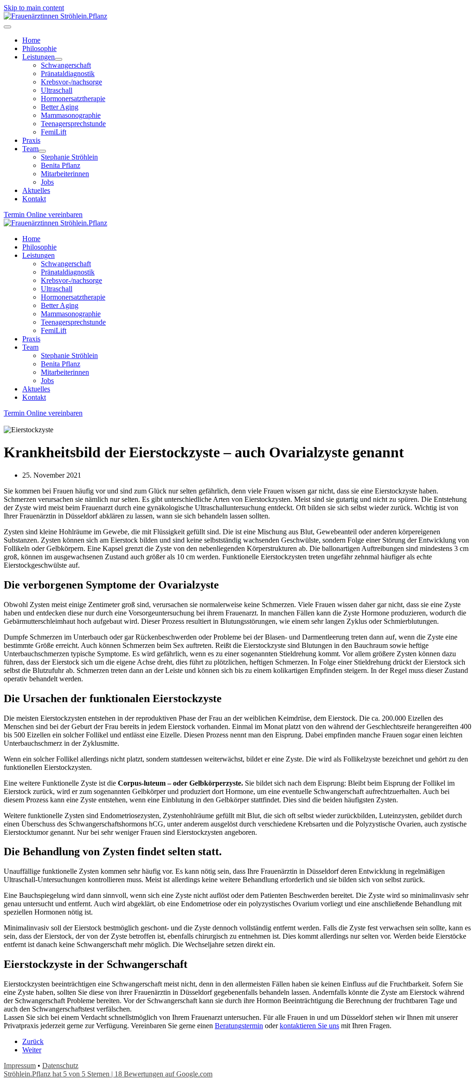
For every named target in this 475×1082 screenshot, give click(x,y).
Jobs (47, 380)
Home (31, 239)
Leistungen (38, 255)
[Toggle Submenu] (58, 59)
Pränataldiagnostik (68, 272)
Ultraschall (56, 289)
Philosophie (39, 247)
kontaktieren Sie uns (309, 1026)
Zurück (33, 1041)
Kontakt (34, 397)
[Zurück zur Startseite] (55, 16)
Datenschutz (60, 1065)
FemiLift (53, 330)
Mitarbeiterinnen (65, 372)
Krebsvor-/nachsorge (71, 280)
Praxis (31, 339)
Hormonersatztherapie (73, 297)
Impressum (20, 1065)
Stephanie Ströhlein (69, 355)
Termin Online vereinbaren (43, 214)
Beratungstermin (239, 1026)
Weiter (31, 1050)
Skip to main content (34, 8)
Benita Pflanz (60, 364)
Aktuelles (36, 389)
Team (30, 347)
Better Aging (59, 305)
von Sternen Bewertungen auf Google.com (108, 1074)
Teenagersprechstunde (73, 322)
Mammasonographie (71, 314)
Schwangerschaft (66, 264)
